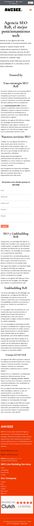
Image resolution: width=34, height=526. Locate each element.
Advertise (3, 493)
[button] (30, 10)
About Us (3, 486)
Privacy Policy (23, 523)
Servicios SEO (5, 472)
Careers (3, 489)
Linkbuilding (4, 470)
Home (2, 468)
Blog (2, 484)
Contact (3, 475)
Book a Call (4, 491)
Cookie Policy (15, 523)
